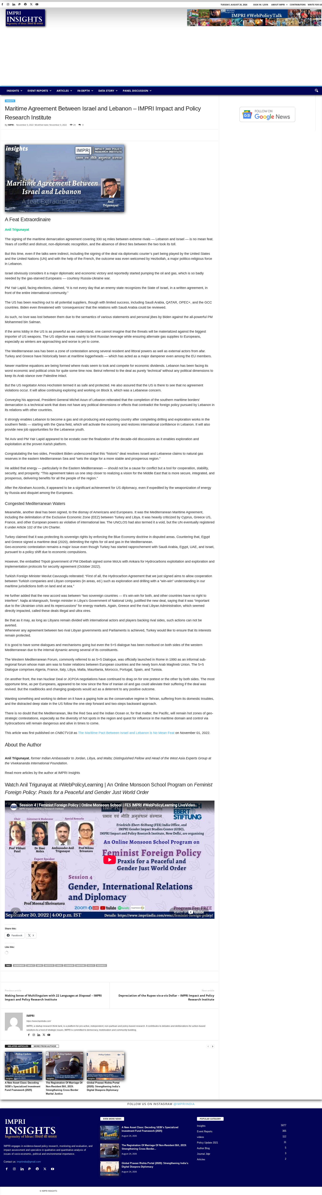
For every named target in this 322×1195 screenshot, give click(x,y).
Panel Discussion (135, 90)
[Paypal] (19, 4)
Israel (59, 965)
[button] (316, 91)
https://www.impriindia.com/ (38, 1021)
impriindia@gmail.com (29, 1161)
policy (91, 965)
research (101, 965)
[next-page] (212, 1046)
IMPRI (11, 124)
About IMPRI (278, 4)
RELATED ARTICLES (18, 1046)
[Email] (43, 135)
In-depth (83, 90)
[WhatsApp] (25, 135)
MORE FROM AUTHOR (45, 1046)
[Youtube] (37, 4)
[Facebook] (2, 4)
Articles (63, 90)
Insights (13, 90)
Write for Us (315, 4)
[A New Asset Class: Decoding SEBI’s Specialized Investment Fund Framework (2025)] (23, 1066)
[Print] (51, 135)
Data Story (106, 90)
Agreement (19, 965)
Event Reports (38, 90)
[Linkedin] (14, 4)
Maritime (80, 965)
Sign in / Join (260, 4)
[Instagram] (8, 4)
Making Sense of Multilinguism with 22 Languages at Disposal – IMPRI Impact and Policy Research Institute (53, 997)
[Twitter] (31, 4)
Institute (49, 965)
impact (30, 965)
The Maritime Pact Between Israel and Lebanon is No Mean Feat (126, 733)
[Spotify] (25, 4)
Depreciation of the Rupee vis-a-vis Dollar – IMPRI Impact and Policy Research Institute (166, 997)
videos (200, 1137)
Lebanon (69, 965)
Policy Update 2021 (207, 1142)
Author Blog (203, 1148)
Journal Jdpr (203, 1153)
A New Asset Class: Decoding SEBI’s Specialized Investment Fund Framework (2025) (22, 1086)
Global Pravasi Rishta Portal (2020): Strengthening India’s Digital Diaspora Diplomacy (103, 1086)
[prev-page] (208, 1046)
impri (39, 965)
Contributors (298, 4)
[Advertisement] (161, 58)
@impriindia (184, 1104)
